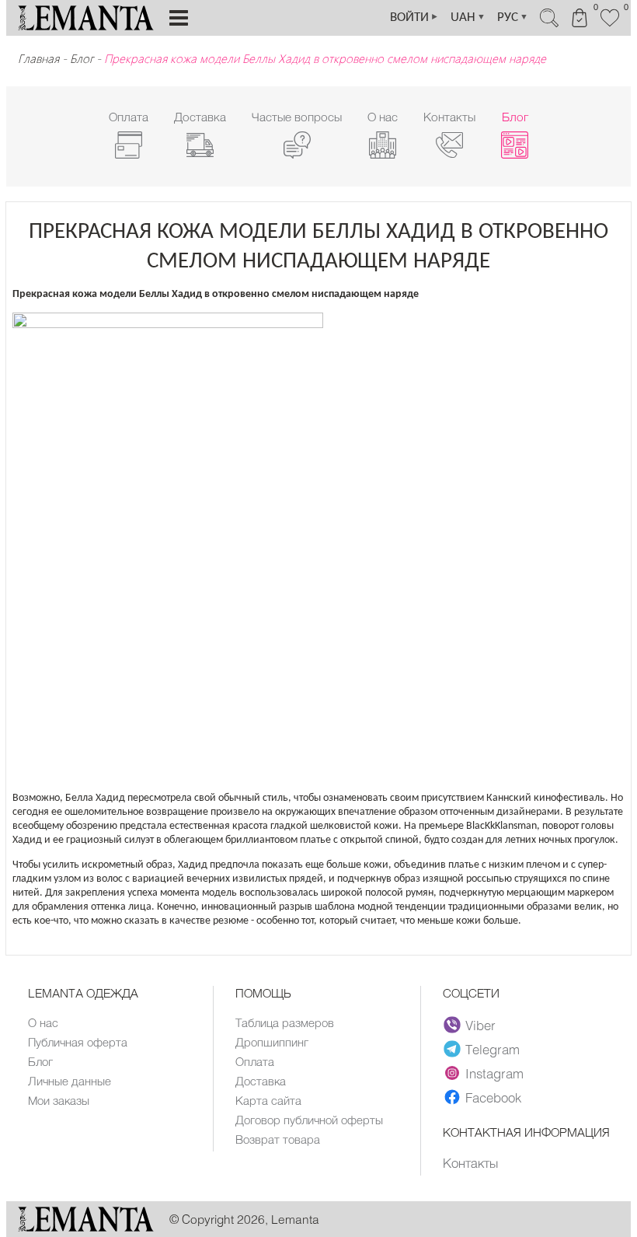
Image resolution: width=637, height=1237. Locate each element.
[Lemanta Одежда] (86, 1227)
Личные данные (69, 1081)
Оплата (254, 1061)
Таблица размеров (284, 1022)
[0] (609, 25)
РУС (512, 17)
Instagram (494, 1073)
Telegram (492, 1049)
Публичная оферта (77, 1042)
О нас (43, 1022)
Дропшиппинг (271, 1042)
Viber (480, 1025)
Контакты (470, 1162)
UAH (468, 17)
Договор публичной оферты (309, 1120)
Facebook (493, 1097)
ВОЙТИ (414, 17)
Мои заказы (58, 1100)
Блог (81, 58)
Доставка (260, 1081)
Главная (38, 58)
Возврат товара (277, 1139)
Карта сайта (268, 1100)
